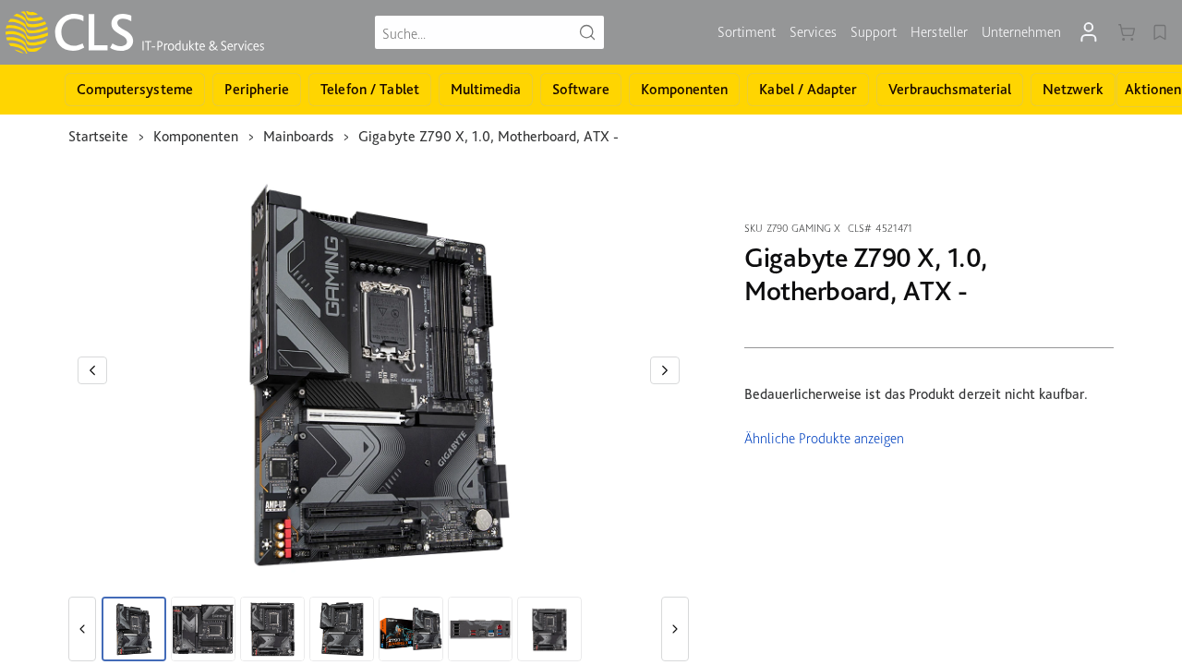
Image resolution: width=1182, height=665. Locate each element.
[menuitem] (747, 32)
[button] (92, 370)
